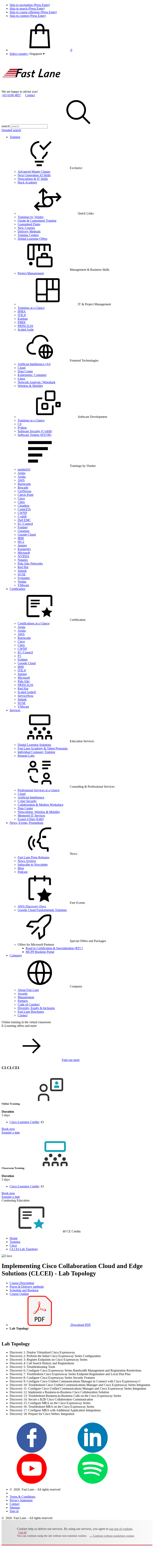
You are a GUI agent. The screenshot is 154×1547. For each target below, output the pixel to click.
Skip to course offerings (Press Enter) (33, 12)
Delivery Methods (29, 231)
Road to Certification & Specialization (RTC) (54, 948)
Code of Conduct (29, 1004)
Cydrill (22, 516)
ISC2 (21, 541)
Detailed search (11, 130)
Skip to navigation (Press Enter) (30, 5)
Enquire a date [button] (11, 1132)
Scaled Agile (26, 329)
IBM (21, 538)
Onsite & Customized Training (37, 220)
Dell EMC (24, 520)
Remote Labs (26, 755)
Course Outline (19, 1294)
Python (22, 427)
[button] (37, 53)
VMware (23, 585)
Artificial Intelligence (31, 797)
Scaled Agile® (27, 692)
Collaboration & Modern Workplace (40, 804)
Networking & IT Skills (33, 178)
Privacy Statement (21, 1500)
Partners (23, 1001)
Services (15, 710)
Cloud (21, 367)
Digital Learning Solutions (34, 744)
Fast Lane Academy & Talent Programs (43, 748)
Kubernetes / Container (32, 375)
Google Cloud (27, 534)
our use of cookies (120, 1529)
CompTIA (24, 509)
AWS (21, 480)
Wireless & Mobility (30, 386)
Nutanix (23, 560)
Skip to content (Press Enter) (28, 15)
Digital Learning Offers (32, 238)
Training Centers (28, 235)
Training (15, 137)
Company (16, 955)
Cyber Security (27, 801)
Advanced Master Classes (34, 171)
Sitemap (15, 1507)
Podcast (22, 871)
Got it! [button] (22, 1532)
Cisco (21, 498)
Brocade (23, 487)
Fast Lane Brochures (31, 1011)
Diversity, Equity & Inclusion (36, 1008)
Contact (30, 95)
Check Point (25, 494)
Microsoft (24, 552)
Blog (21, 868)
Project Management (31, 273)
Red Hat (23, 567)
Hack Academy (27, 182)
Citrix (21, 502)
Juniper (22, 545)
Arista (21, 473)
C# (19, 424)
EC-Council (25, 523)
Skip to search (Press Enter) (27, 8)
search (6, 126)
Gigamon (23, 531)
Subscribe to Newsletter (33, 864)
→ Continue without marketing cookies (111, 1535)
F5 (19, 656)
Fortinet (22, 527)
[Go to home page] (32, 88)
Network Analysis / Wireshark (36, 382)
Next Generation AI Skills (34, 175)
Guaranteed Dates (29, 224)
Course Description (22, 1283)
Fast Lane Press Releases (33, 857)
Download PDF (80, 1325)
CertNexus (24, 491)
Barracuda (24, 484)
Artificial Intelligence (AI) (34, 364)
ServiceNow (25, 695)
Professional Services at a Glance (39, 790)
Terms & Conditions (22, 1496)
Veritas (22, 581)
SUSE (22, 574)
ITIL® (22, 315)
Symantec (24, 578)
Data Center (25, 371)
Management (26, 997)
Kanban (23, 318)
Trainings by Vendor (31, 217)
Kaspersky (24, 549)
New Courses (26, 228)
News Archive (27, 861)
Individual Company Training (36, 752)
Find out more (71, 1060)
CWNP (22, 513)
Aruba (22, 476)
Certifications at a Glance (34, 623)
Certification (17, 589)
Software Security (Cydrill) (35, 431)
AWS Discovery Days (32, 906)
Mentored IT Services (31, 815)
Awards (22, 993)
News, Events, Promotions (26, 822)
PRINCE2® (25, 326)
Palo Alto (23, 681)
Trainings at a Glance (31, 308)
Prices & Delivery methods (27, 1286)
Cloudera (23, 505)
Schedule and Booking (24, 1290)
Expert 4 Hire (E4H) (31, 819)
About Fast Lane (28, 990)
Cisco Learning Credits (24, 1122)
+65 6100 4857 (11, 95)
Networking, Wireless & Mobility (39, 812)
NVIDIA (23, 556)
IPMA (22, 311)
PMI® (22, 322)
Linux (21, 378)
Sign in (14, 1511)
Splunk (22, 570)
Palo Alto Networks (30, 563)
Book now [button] (8, 1129)
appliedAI (24, 469)
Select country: (19, 53)
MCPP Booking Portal (40, 951)
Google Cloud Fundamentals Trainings (42, 910)
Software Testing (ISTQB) (34, 435)
